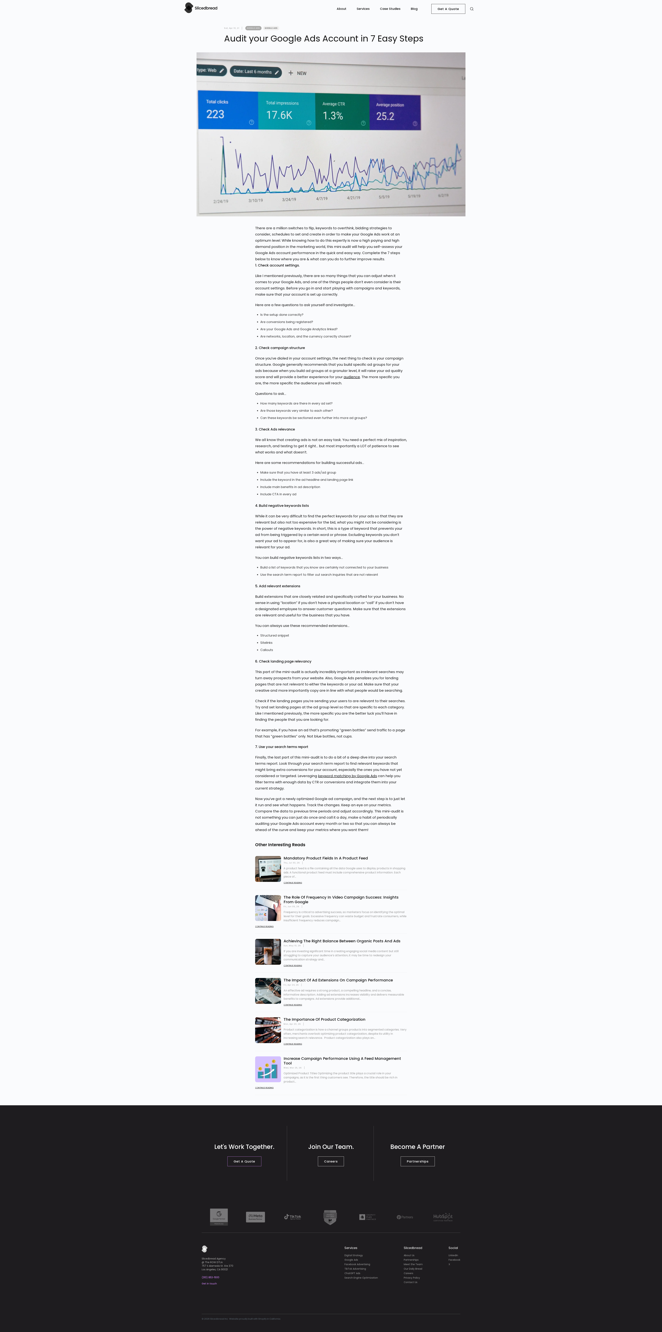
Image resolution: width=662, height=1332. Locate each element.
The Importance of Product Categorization (324, 1019)
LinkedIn (453, 1255)
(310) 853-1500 (210, 1277)
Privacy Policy (412, 1277)
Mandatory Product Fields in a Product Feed (326, 858)
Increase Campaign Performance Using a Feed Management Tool (342, 1061)
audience (352, 377)
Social (453, 1248)
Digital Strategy (353, 1255)
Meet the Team (413, 1264)
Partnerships (418, 1161)
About (341, 9)
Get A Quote (448, 9)
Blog (414, 9)
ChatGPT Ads (352, 1273)
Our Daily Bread (413, 1268)
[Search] (472, 9)
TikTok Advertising (355, 1268)
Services (363, 9)
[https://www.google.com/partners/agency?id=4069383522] (219, 1217)
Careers (331, 1161)
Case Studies (390, 9)
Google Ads (271, 28)
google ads (253, 28)
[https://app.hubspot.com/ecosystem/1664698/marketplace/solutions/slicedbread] (443, 1217)
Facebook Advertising (357, 1264)
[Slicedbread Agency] (200, 13)
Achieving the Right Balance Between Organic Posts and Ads (342, 941)
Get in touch (209, 1283)
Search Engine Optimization (361, 1277)
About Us (409, 1255)
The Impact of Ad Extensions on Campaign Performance (338, 980)
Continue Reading (293, 882)
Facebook (454, 1260)
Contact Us (410, 1282)
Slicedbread (413, 1248)
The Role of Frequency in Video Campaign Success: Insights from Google (341, 899)
